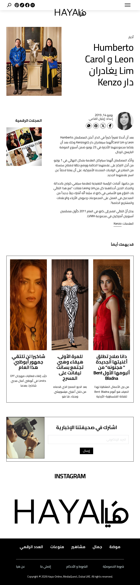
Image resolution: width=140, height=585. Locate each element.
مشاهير (78, 546)
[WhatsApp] (89, 125)
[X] (16, 5)
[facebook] (27, 5)
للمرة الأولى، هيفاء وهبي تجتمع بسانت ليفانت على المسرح (70, 367)
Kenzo (118, 223)
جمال (97, 546)
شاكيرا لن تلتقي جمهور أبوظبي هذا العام (28, 361)
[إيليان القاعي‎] (124, 121)
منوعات (57, 546)
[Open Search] (9, 5)
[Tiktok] (21, 5)
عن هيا (20, 566)
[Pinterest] (96, 125)
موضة (114, 546)
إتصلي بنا (45, 566)
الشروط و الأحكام (77, 566)
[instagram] (32, 5)
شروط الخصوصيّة (113, 566)
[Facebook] (110, 125)
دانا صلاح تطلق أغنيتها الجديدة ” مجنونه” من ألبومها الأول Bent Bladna (111, 367)
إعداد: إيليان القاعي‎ (101, 119)
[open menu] (113, 5)
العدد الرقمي (31, 546)
